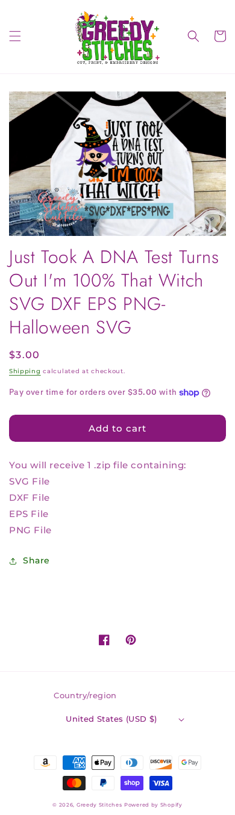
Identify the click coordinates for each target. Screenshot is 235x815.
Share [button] (36, 560)
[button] (15, 36)
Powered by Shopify (153, 805)
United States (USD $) (111, 719)
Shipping (25, 371)
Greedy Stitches (99, 805)
